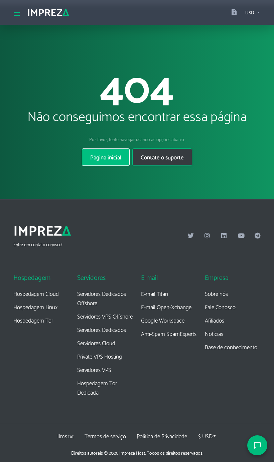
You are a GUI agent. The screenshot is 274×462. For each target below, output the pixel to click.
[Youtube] (241, 236)
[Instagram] (207, 236)
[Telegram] (257, 236)
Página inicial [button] (105, 157)
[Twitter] (190, 236)
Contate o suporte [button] (162, 157)
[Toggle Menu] (16, 12)
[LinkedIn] (224, 236)
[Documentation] (236, 12)
